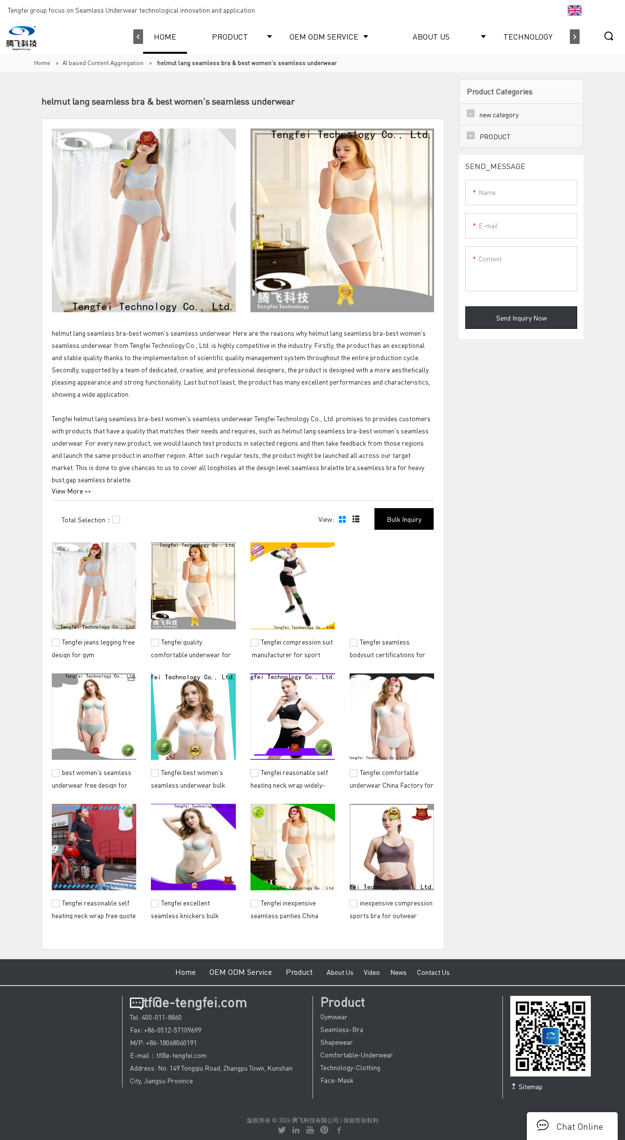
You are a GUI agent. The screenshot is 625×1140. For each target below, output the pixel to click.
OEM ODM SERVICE (324, 36)
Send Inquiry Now (521, 317)
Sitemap (529, 1086)
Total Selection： (87, 519)
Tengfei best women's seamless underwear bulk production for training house (188, 788)
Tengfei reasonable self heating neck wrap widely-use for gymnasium (289, 783)
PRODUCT (230, 36)
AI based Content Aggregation (103, 62)
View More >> (71, 490)
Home (42, 62)
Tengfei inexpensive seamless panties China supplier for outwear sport (289, 914)
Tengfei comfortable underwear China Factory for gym (392, 783)
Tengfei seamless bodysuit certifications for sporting (387, 652)
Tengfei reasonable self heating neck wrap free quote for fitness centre (94, 914)
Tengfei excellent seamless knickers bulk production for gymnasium (189, 914)
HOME (165, 36)
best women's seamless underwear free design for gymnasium (91, 783)
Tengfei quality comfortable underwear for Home (191, 652)
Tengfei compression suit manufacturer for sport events (291, 652)
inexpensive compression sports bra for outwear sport (391, 914)
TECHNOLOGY (527, 36)
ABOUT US (431, 36)
